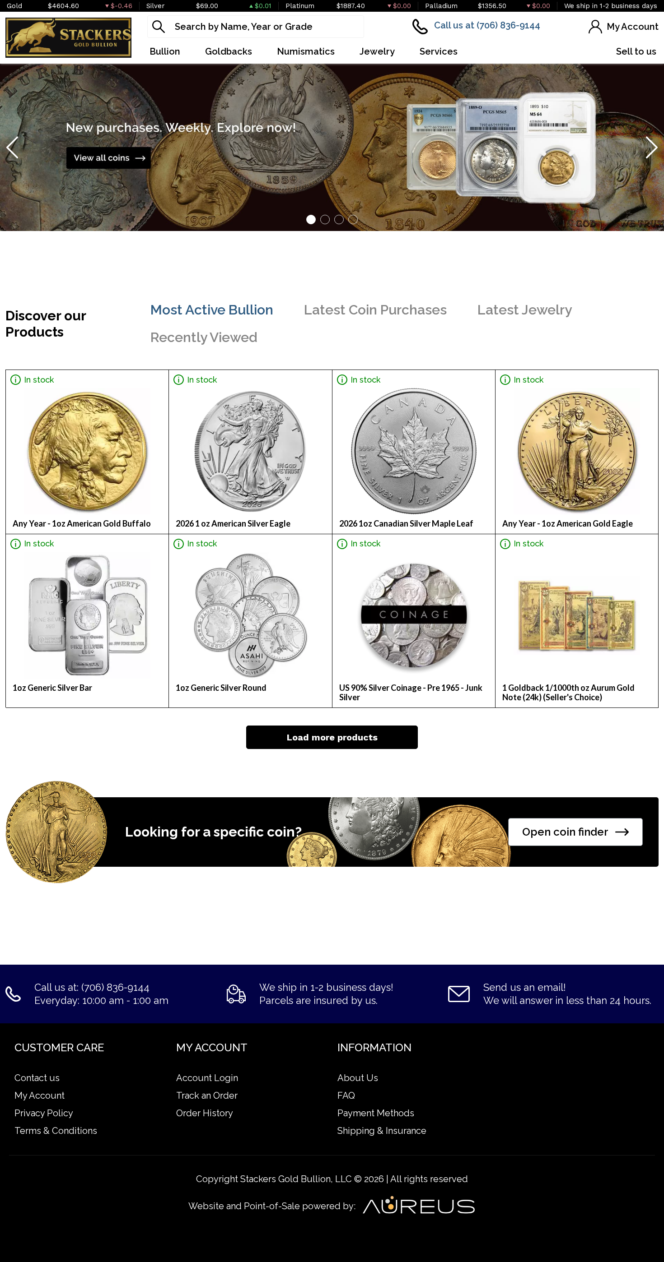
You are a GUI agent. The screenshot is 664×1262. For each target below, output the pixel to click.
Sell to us (636, 51)
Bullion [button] (165, 51)
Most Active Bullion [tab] (211, 310)
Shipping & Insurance (381, 1130)
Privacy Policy (43, 1113)
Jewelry (377, 51)
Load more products (332, 737)
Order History (204, 1113)
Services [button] (439, 51)
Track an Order (207, 1095)
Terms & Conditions (55, 1130)
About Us (357, 1077)
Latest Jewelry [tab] (524, 310)
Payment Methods (375, 1113)
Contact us (37, 1077)
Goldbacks (228, 51)
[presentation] (13, 147)
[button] (311, 219)
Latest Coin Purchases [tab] (375, 310)
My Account (39, 1095)
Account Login (207, 1077)
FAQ (346, 1095)
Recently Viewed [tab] (203, 337)
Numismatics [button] (306, 51)
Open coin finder (565, 831)
